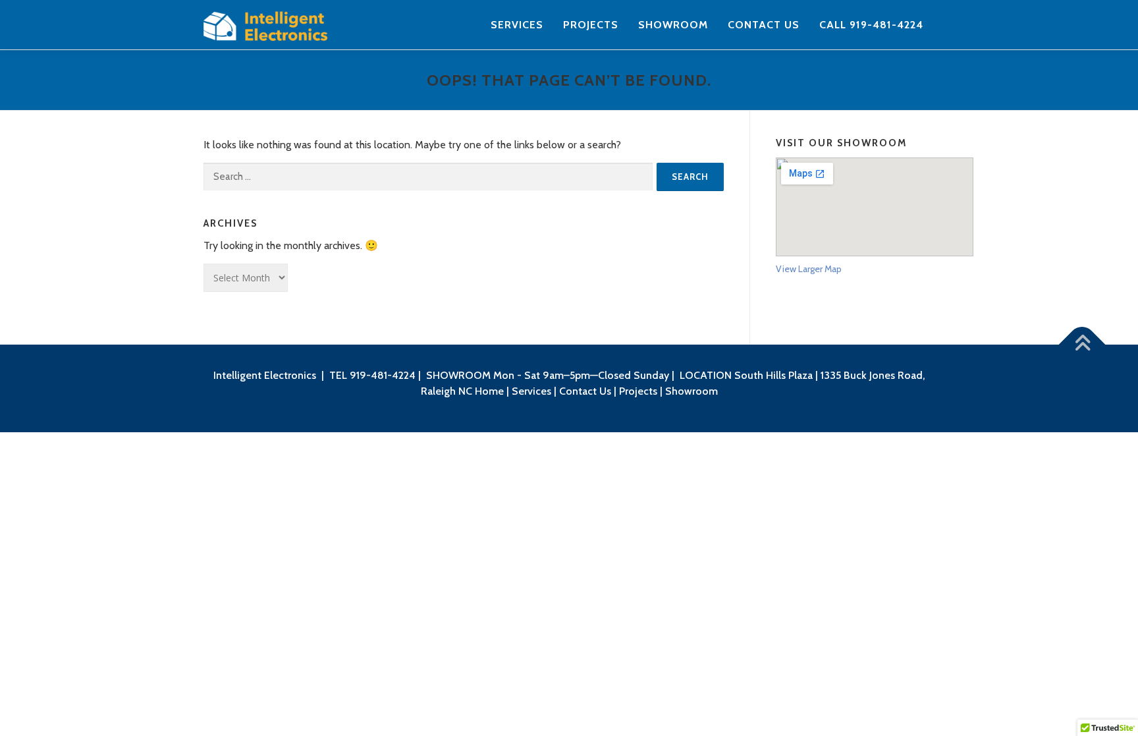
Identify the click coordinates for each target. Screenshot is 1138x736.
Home (489, 391)
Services (517, 24)
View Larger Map (809, 269)
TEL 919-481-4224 (372, 375)
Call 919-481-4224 (871, 24)
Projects (590, 24)
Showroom (673, 24)
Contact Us (763, 24)
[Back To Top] (1082, 345)
